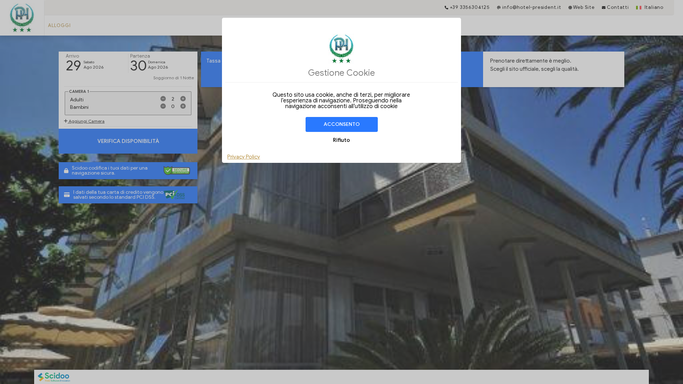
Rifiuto (341, 140)
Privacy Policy (243, 157)
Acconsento (342, 124)
